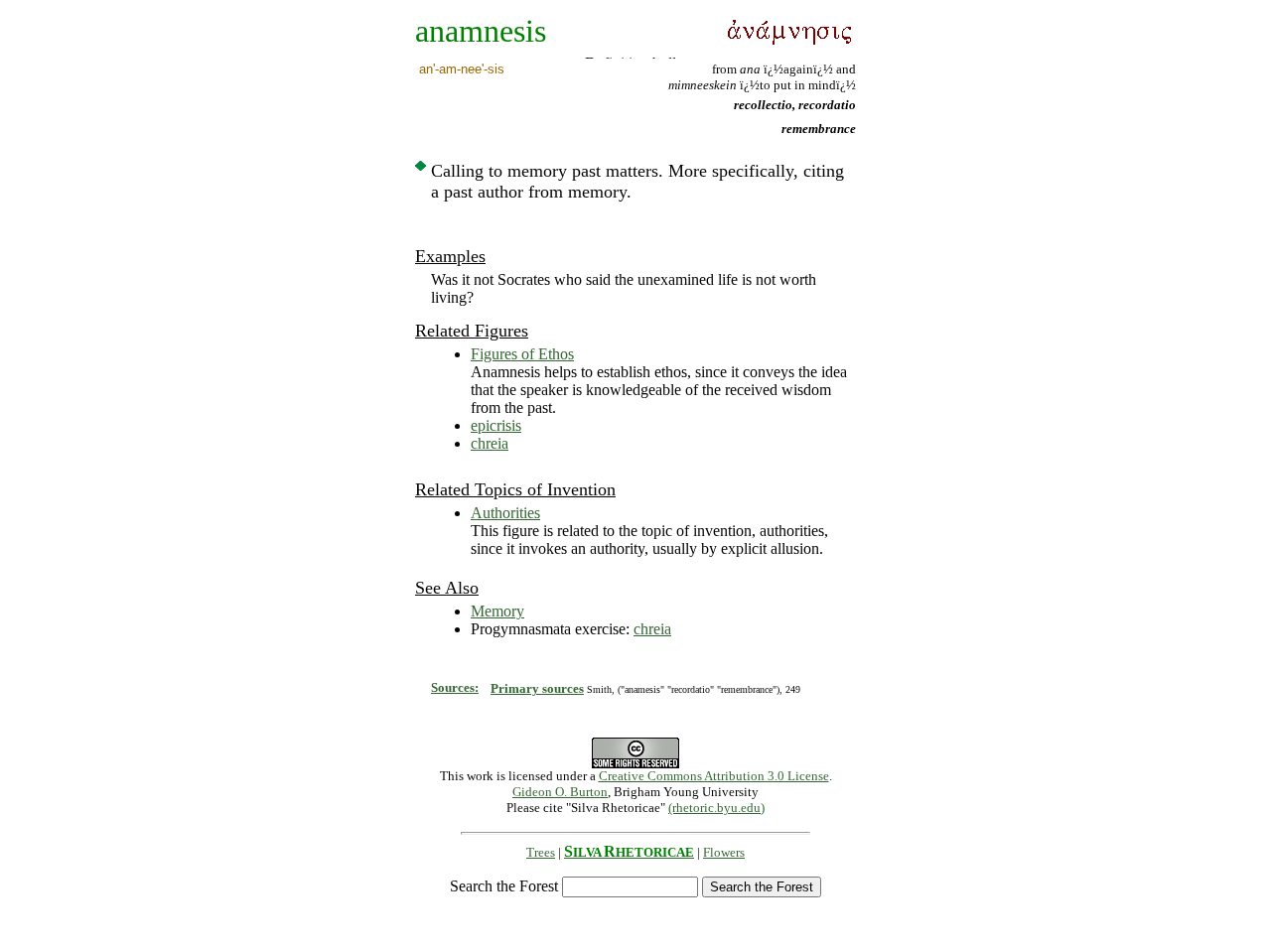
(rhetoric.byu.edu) (716, 807)
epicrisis (496, 425)
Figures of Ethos (522, 353)
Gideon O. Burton (560, 791)
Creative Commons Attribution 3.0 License (714, 775)
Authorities (505, 512)
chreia (489, 443)
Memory (497, 611)
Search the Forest (504, 886)
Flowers (724, 852)
